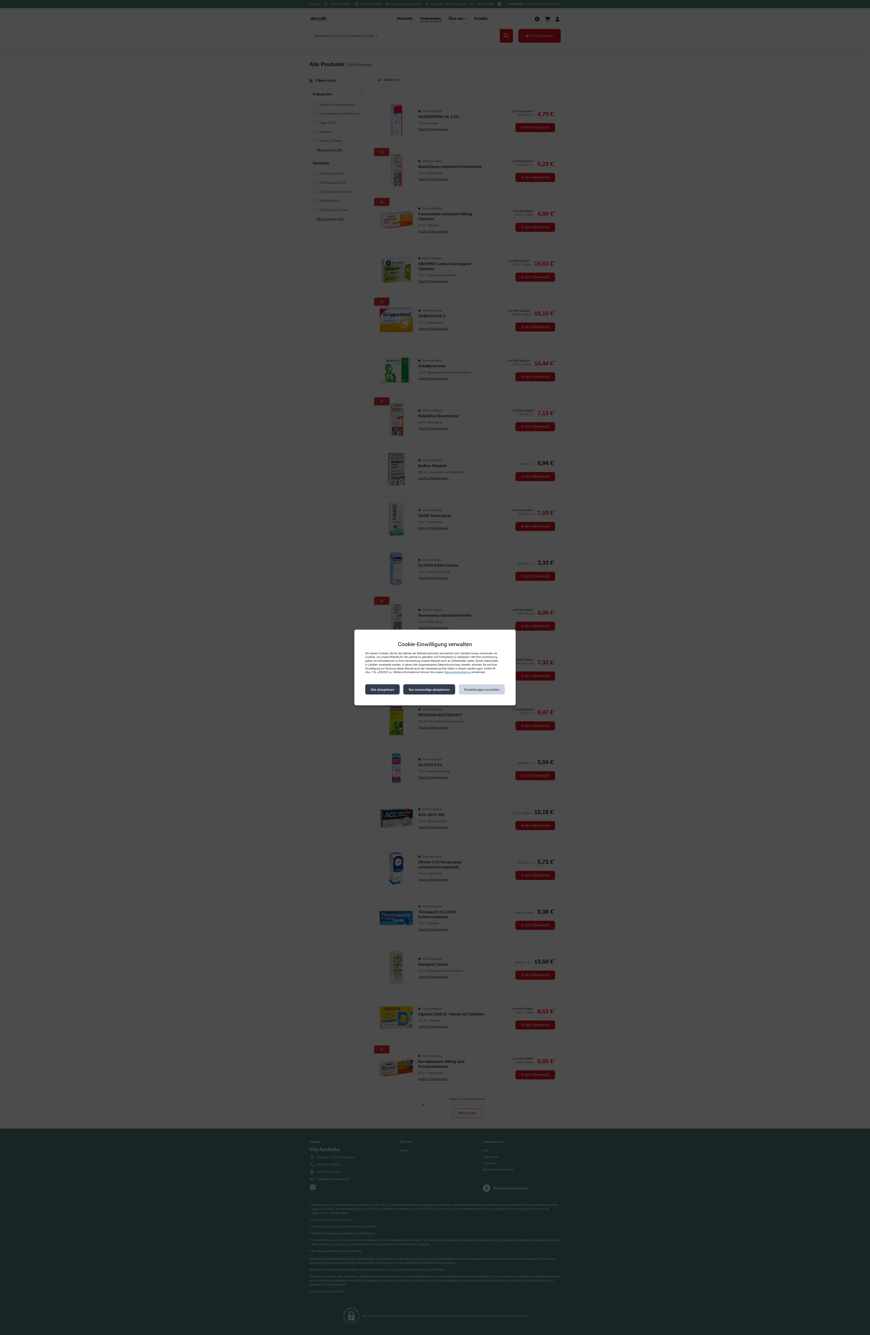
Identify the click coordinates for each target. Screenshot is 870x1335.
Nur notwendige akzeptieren (429, 689)
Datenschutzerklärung (457, 672)
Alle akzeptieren (382, 689)
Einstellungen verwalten (481, 689)
